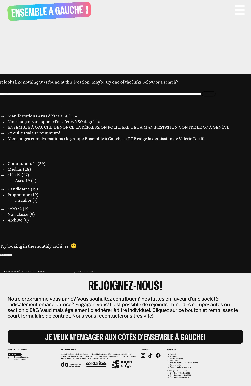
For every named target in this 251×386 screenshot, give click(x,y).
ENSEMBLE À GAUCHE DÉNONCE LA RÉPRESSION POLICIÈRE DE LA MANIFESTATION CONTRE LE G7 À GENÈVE (119, 127)
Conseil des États (28, 272)
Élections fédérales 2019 (180, 377)
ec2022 (15, 208)
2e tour (1, 272)
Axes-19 (22, 180)
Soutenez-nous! (176, 358)
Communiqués (22, 163)
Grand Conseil (49, 272)
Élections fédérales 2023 (180, 373)
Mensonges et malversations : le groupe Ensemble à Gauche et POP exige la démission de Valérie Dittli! (106, 138)
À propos (173, 356)
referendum (63, 272)
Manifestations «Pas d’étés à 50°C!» (42, 115)
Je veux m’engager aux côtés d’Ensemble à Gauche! (125, 337)
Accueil (173, 354)
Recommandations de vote (180, 367)
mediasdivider (56, 272)
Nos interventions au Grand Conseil (184, 363)
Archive (15, 220)
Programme (19, 194)
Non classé (18, 214)
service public (74, 272)
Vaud (80, 272)
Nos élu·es (174, 361)
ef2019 (14, 174)
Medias (15, 169)
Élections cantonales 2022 (180, 375)
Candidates (19, 188)
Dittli (36, 272)
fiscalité (41, 272)
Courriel (12, 354)
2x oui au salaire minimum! (34, 132)
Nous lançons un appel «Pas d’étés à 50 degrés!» (54, 121)
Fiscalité (23, 200)
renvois (68, 272)
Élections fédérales (90, 272)
